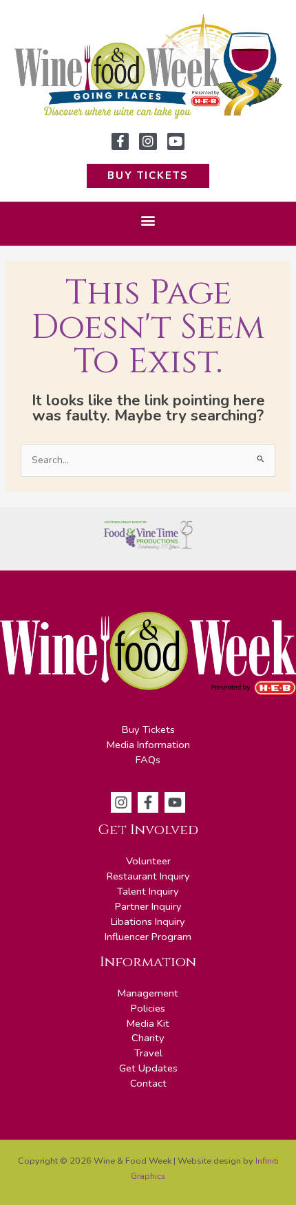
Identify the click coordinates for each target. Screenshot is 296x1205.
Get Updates (148, 1068)
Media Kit (148, 1023)
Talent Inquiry (148, 891)
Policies (148, 1008)
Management (148, 993)
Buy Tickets (148, 729)
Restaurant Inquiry (148, 876)
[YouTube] (175, 802)
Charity (148, 1038)
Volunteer (148, 861)
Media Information (148, 744)
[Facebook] (148, 802)
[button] (148, 220)
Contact (148, 1083)
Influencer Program (148, 936)
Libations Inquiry (148, 921)
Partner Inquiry (148, 906)
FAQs (148, 760)
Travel (148, 1053)
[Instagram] (121, 802)
